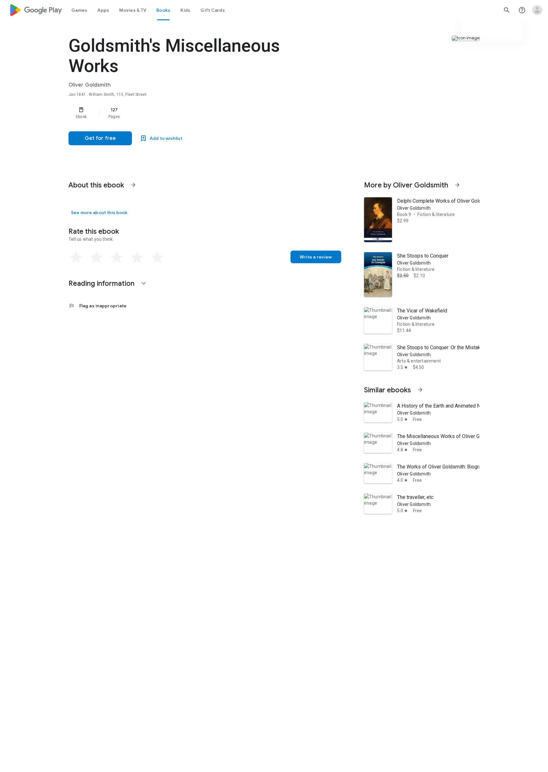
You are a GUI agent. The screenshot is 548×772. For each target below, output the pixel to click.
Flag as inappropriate (97, 306)
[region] (195, 113)
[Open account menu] (537, 10)
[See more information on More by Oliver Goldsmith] (457, 185)
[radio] (76, 257)
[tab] (79, 10)
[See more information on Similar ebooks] (420, 389)
